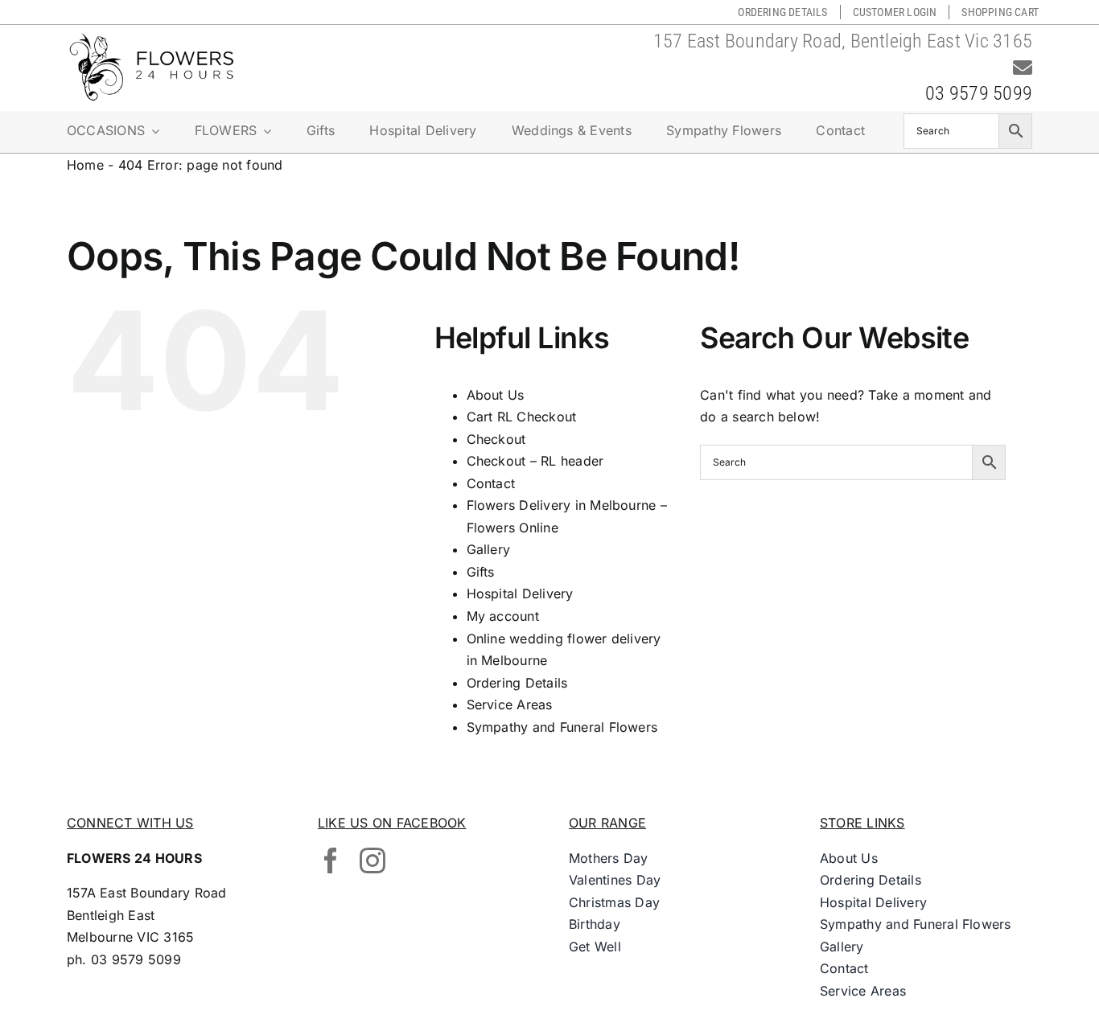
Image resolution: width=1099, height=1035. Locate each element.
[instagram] (372, 860)
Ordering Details (517, 683)
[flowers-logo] (151, 39)
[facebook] (331, 860)
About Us (496, 395)
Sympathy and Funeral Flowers (562, 727)
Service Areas (510, 704)
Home (85, 165)
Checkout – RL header (535, 461)
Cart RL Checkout (522, 417)
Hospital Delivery (520, 593)
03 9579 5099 (978, 93)
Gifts (481, 572)
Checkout (496, 439)
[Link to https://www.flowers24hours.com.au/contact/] (1022, 67)
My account (503, 616)
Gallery (489, 549)
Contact (491, 483)
